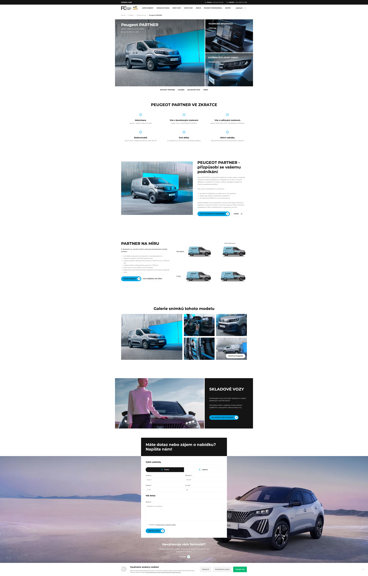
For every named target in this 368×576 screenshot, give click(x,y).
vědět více (212, 28)
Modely (131, 15)
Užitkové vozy (141, 15)
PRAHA (215, 2)
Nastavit (205, 569)
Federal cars (126, 2)
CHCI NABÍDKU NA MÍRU (152, 279)
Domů (123, 15)
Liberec (205, 470)
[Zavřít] (363, 569)
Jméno (149, 475)
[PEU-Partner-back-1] (231, 349)
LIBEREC (238, 2)
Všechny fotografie (235, 356)
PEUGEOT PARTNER (167, 90)
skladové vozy (213, 62)
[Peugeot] (129, 8)
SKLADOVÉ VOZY (193, 90)
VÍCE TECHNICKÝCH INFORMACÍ (212, 214)
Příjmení (189, 475)
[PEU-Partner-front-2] (231, 325)
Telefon (149, 485)
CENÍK (205, 90)
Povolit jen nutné (222, 569)
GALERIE (181, 90)
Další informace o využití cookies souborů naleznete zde (163, 572)
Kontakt (239, 8)
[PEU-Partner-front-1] (151, 337)
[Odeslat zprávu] (155, 530)
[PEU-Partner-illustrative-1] (199, 349)
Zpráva (149, 502)
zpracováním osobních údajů (166, 525)
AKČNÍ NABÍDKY (129, 279)
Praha (166, 470)
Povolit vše (240, 569)
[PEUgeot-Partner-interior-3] (199, 325)
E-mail (188, 485)
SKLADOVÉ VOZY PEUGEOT (223, 417)
